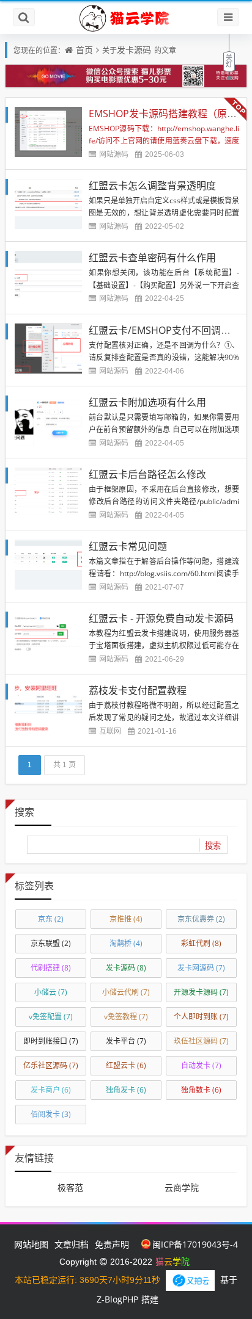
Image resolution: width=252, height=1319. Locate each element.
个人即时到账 (201, 1016)
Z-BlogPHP (117, 1299)
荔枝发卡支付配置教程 (138, 690)
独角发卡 (126, 1090)
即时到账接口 (50, 1041)
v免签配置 (51, 1016)
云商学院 (182, 1187)
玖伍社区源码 (201, 1041)
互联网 (110, 731)
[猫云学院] (126, 17)
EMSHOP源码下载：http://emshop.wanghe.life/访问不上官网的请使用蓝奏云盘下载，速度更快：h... (164, 140)
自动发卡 (201, 1065)
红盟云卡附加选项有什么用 (147, 402)
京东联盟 (51, 943)
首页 (84, 50)
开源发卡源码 (201, 992)
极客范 (70, 1187)
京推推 (126, 919)
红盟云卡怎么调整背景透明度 (152, 185)
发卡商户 (51, 1090)
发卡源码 (134, 50)
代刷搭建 (51, 968)
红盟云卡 (126, 1065)
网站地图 (31, 1244)
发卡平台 (126, 1041)
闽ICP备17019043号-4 (195, 1244)
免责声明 (112, 1244)
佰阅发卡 (51, 1114)
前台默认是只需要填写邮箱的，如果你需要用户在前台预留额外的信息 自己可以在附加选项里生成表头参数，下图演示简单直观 (164, 429)
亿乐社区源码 (50, 1065)
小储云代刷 (126, 992)
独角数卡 (201, 1090)
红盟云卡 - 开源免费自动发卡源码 (161, 618)
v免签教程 (126, 1016)
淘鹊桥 (126, 943)
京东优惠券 (201, 919)
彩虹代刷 (201, 943)
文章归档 (71, 1244)
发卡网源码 (201, 968)
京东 (51, 919)
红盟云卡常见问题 (128, 546)
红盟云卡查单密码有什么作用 (152, 257)
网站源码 (113, 154)
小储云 (50, 992)
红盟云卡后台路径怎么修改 (147, 474)
